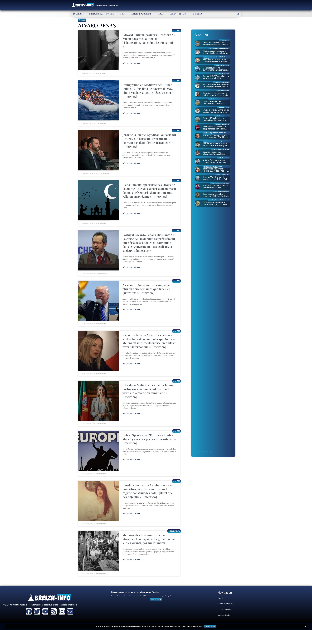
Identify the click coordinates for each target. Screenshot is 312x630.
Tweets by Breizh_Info (204, 452)
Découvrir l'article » (131, 63)
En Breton (197, 14)
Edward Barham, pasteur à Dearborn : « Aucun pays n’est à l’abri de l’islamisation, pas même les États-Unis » (148, 40)
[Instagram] (62, 611)
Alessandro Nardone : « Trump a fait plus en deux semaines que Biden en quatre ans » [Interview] (146, 289)
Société (110, 14)
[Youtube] (45, 611)
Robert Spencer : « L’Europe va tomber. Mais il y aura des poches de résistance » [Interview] (149, 439)
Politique (78, 14)
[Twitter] (37, 611)
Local (160, 14)
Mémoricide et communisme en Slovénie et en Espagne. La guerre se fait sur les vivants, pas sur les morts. (149, 539)
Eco (122, 14)
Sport (173, 14)
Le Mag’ (182, 14)
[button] (238, 14)
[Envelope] (70, 611)
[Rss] (54, 611)
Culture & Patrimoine (141, 14)
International (96, 14)
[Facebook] (29, 611)
